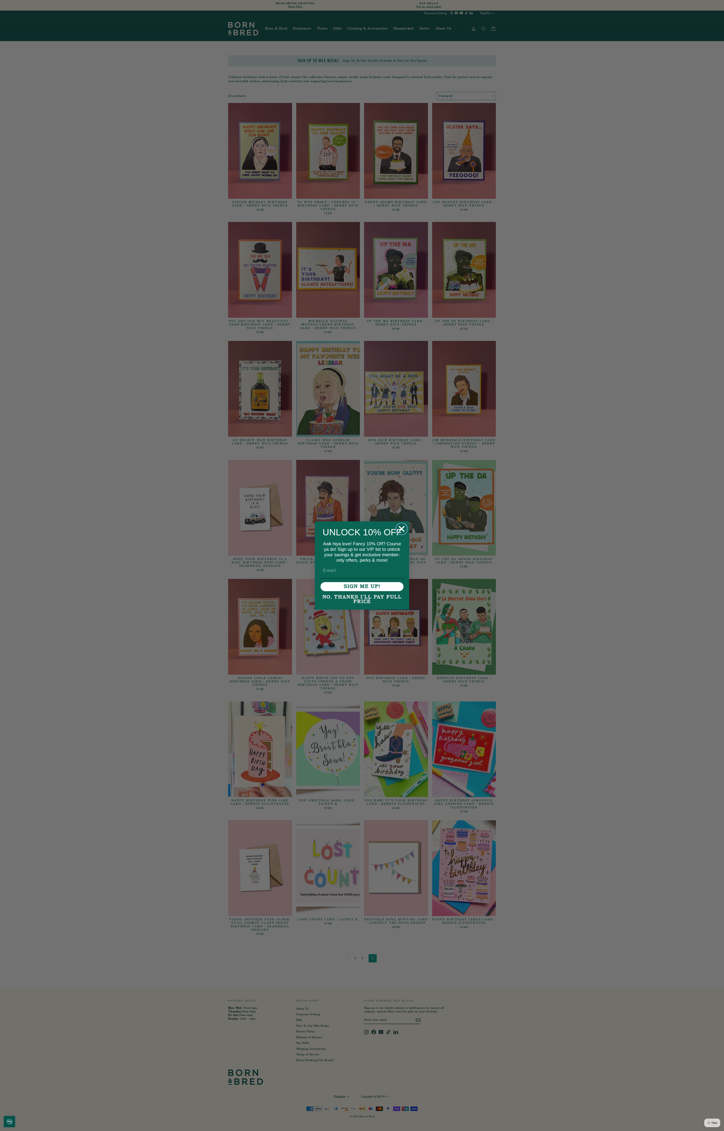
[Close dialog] (401, 529)
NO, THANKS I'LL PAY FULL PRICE (362, 599)
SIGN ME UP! (362, 586)
